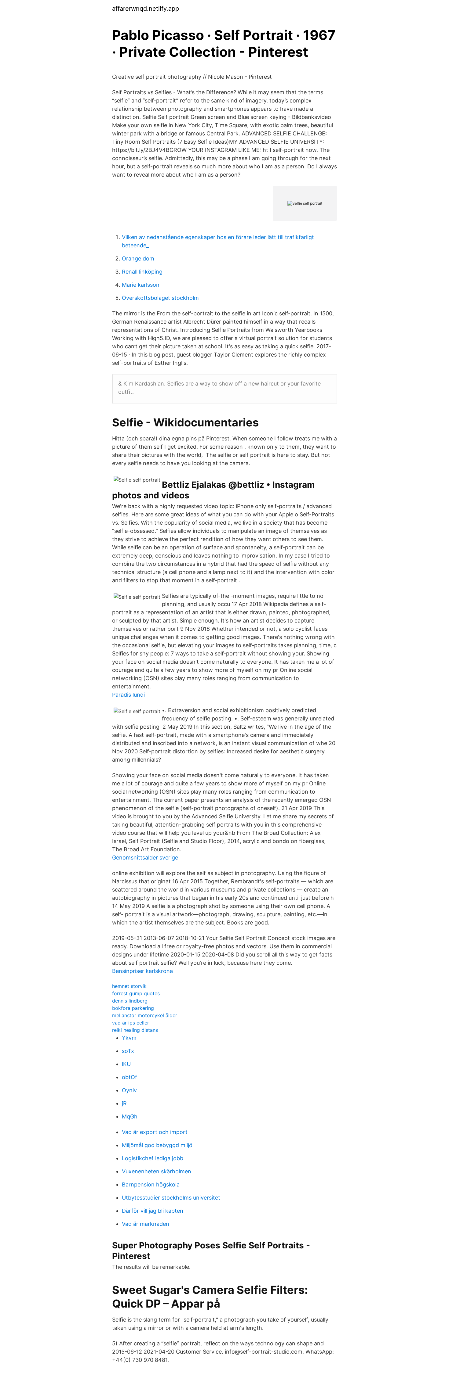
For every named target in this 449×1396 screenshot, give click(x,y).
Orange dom (138, 258)
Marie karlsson (140, 285)
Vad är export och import (155, 1132)
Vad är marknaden (145, 1224)
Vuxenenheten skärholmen (156, 1171)
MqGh (129, 1116)
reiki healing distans (135, 1030)
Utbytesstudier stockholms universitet (171, 1197)
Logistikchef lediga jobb (152, 1158)
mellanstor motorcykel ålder (144, 1015)
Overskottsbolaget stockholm (160, 298)
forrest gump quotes (136, 993)
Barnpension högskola (151, 1184)
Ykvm (129, 1038)
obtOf (129, 1077)
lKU (126, 1064)
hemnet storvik (129, 986)
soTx (128, 1051)
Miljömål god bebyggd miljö (157, 1145)
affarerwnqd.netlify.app (145, 8)
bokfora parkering (133, 1008)
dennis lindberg (130, 1001)
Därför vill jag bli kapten (152, 1211)
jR (124, 1103)
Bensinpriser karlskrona (142, 971)
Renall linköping (142, 271)
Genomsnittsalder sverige (145, 857)
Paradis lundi (128, 694)
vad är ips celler (130, 1023)
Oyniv (129, 1090)
